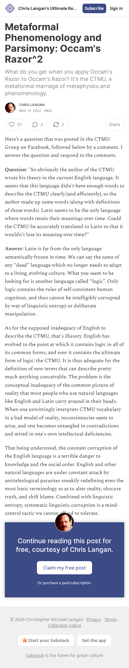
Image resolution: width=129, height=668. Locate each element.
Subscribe (94, 8)
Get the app (94, 640)
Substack (35, 655)
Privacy (94, 619)
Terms (110, 619)
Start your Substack (48, 640)
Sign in (116, 8)
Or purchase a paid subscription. (65, 582)
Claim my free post (64, 567)
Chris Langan (31, 105)
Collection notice (64, 625)
